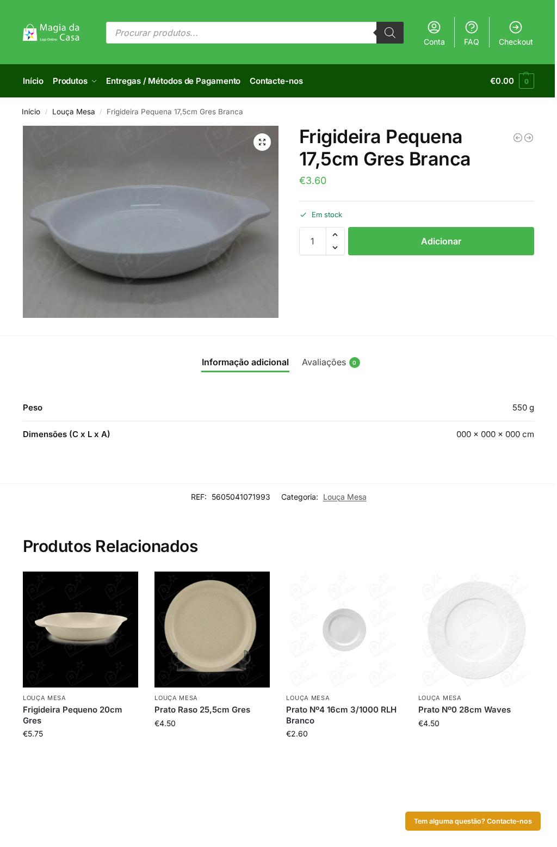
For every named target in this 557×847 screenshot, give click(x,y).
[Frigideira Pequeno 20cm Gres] (80, 629)
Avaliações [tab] (329, 362)
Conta (434, 41)
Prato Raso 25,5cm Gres (202, 709)
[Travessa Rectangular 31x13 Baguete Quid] (528, 137)
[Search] (390, 33)
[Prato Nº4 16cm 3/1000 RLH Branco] (343, 629)
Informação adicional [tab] (245, 362)
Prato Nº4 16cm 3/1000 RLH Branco (341, 715)
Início (31, 111)
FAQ (471, 41)
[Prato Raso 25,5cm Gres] (212, 629)
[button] (512, 81)
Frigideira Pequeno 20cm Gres (72, 715)
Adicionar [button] (81, 756)
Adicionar (441, 241)
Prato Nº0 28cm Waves (464, 709)
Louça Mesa (73, 111)
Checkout (516, 41)
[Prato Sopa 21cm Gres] (517, 137)
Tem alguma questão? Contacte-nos (473, 821)
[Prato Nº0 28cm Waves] (476, 629)
